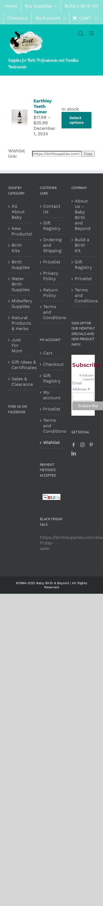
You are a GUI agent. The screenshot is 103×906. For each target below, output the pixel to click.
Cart (47, 353)
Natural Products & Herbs (21, 323)
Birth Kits (17, 248)
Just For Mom (17, 345)
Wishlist (51, 442)
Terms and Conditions (51, 312)
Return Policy (50, 292)
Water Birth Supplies (21, 284)
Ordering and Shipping (51, 245)
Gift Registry (51, 225)
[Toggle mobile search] (80, 33)
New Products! (22, 231)
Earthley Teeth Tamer (43, 106)
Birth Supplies (21, 264)
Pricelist (51, 262)
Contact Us (51, 209)
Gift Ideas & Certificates (24, 364)
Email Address (81, 386)
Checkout (51, 364)
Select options (76, 120)
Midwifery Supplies (22, 303)
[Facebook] (73, 445)
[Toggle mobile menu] (92, 33)
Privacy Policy (50, 276)
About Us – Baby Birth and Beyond (82, 214)
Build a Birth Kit (82, 245)
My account (51, 395)
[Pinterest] (91, 445)
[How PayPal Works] (51, 496)
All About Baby (18, 212)
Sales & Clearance (22, 381)
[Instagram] (82, 445)
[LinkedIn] (73, 453)
